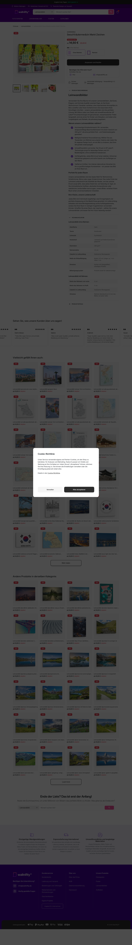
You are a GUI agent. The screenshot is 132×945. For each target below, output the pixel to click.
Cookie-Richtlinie (54, 473)
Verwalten (50, 490)
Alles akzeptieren (79, 490)
